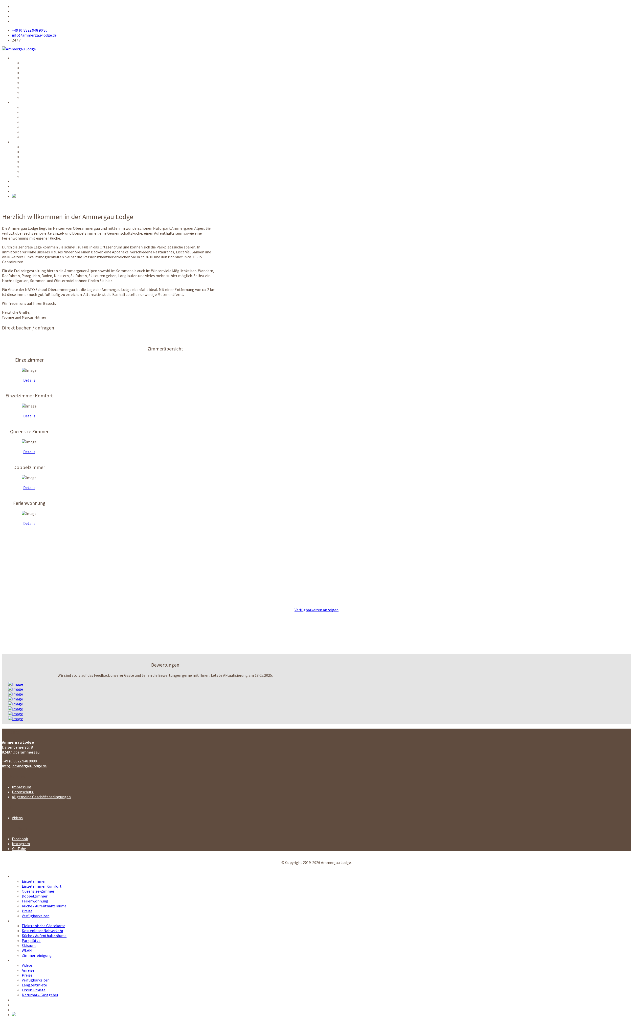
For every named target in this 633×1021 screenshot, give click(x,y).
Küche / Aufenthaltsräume (44, 87)
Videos (27, 146)
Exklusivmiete (33, 171)
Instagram (21, 843)
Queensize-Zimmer (38, 72)
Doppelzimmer (34, 77)
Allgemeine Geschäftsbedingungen (41, 796)
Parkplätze (31, 122)
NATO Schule (23, 181)
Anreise (28, 151)
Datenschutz (23, 791)
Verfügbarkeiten (35, 97)
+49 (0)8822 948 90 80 (29, 30)
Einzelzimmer (34, 62)
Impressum (21, 786)
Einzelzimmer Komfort (42, 67)
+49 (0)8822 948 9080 (19, 760)
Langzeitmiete (34, 166)
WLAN (27, 131)
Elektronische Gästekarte (43, 107)
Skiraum (29, 126)
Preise (27, 92)
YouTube (19, 848)
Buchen (18, 191)
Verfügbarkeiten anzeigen (316, 609)
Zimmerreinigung (37, 136)
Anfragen (20, 186)
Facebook (20, 838)
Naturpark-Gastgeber (40, 176)
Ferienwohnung (35, 82)
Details (29, 380)
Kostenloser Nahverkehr (42, 112)
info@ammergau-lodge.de (34, 35)
